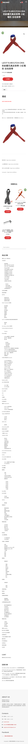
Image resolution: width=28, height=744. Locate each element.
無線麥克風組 (7, 300)
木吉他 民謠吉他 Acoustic (7, 357)
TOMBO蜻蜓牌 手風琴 (6, 636)
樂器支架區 (4, 618)
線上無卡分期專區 (5, 630)
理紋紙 (7, 568)
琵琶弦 (7, 487)
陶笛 (5, 553)
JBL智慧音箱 (4, 534)
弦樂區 (3, 579)
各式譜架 (6, 623)
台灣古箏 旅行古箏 (8, 477)
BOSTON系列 (4, 388)
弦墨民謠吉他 (7, 378)
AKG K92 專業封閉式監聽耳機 (8, 680)
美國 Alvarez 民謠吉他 (8, 369)
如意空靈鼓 (4, 292)
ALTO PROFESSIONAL (6, 450)
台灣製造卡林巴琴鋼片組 (9, 275)
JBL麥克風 (6, 539)
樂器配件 (11, 84)
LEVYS (13, 86)
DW (2, 393)
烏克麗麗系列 (7, 612)
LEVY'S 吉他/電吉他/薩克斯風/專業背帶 (10, 319)
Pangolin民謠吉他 (7, 372)
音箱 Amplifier (5, 628)
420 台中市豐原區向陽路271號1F (10, 724)
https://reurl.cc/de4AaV (11, 160)
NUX (3, 395)
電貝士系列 (6, 610)
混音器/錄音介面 (7, 448)
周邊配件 (6, 355)
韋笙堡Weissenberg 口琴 (9, 547)
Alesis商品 (4, 459)
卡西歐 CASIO (5, 433)
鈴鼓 (5, 556)
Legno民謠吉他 (7, 376)
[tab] (4, 90)
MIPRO (3, 294)
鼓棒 (5, 509)
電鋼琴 (5, 447)
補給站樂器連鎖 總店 (9, 736)
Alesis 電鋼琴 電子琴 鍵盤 (9, 462)
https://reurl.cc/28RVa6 (14, 168)
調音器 (3, 593)
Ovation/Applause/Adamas (7, 328)
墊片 (6, 575)
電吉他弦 (6, 526)
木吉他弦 (6, 524)
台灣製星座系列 (7, 288)
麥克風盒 (6, 305)
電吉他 (5, 418)
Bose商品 (4, 491)
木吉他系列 (6, 608)
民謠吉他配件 (6, 84)
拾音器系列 (4, 634)
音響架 (5, 313)
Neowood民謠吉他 (8, 363)
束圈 (6, 564)
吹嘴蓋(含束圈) (9, 574)
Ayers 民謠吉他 (7, 370)
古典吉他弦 (6, 529)
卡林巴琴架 (6, 279)
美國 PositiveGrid (5, 403)
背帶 (5, 324)
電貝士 (5, 419)
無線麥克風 (6, 297)
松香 (6, 585)
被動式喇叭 (6, 442)
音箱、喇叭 (6, 354)
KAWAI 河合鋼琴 (5, 431)
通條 (6, 570)
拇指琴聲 (6, 263)
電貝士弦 (6, 527)
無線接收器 (6, 508)
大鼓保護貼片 (7, 515)
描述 (4, 89)
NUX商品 (4, 465)
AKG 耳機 (6, 385)
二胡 (5, 474)
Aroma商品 (4, 399)
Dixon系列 (4, 390)
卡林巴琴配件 (7, 276)
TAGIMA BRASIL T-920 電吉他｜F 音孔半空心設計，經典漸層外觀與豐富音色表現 (14, 678)
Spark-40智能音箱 (8, 406)
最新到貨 (3, 638)
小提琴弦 (6, 530)
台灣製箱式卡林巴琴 (8, 270)
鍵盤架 (5, 314)
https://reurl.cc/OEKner (12, 172)
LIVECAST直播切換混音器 (9, 349)
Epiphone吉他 (5, 380)
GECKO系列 (6, 278)
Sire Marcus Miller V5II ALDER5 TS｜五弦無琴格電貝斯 (13, 667)
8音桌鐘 (5, 545)
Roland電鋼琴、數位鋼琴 (9, 336)
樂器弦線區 (4, 521)
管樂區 (3, 558)
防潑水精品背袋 (9, 286)
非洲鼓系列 (4, 401)
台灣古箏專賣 (4, 290)
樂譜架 (5, 311)
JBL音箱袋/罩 (7, 537)
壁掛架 (5, 322)
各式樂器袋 (6, 616)
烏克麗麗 (3, 467)
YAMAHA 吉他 (7, 366)
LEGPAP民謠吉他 (7, 360)
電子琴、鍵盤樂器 (7, 337)
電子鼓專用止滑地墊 (8, 516)
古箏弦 (7, 481)
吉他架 (5, 308)
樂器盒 (5, 307)
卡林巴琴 (3, 260)
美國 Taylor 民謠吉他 (6, 258)
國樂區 (3, 469)
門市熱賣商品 (4, 640)
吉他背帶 (9, 86)
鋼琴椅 (5, 518)
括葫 (5, 544)
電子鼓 (5, 339)
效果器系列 (6, 615)
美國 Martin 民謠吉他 (8, 362)
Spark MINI (6, 408)
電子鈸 (7, 342)
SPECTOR (4, 421)
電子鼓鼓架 (8, 343)
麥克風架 (6, 310)
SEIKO (3, 499)
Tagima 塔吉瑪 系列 (6, 413)
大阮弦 (7, 484)
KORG (3, 454)
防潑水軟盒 (8, 285)
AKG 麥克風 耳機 (5, 382)
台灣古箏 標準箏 (7, 475)
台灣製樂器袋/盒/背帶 (6, 602)
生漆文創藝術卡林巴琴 (8, 269)
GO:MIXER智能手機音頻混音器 (10, 351)
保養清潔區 (4, 589)
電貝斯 (5, 424)
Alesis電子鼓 (6, 463)
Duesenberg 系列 (5, 426)
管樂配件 (6, 561)
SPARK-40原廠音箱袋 (8, 409)
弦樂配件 (6, 582)
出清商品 (3, 643)
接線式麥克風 (7, 299)
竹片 (6, 577)
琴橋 (6, 587)
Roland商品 (4, 333)
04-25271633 (6, 721)
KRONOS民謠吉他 (8, 375)
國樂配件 (6, 478)
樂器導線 (6, 598)
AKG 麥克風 (6, 386)
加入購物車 (8, 79)
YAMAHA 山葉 (5, 435)
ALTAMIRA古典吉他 (6, 411)
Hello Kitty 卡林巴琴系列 (9, 266)
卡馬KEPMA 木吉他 (8, 373)
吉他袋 (5, 496)
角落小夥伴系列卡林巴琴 (9, 265)
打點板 (5, 513)
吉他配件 (5, 86)
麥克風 (3, 532)
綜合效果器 (6, 497)
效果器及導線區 (5, 595)
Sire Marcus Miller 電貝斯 (7, 326)
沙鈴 (5, 551)
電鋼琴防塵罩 (7, 510)
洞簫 (5, 472)
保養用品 (7, 571)
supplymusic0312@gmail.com (10, 727)
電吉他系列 (6, 609)
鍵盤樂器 (6, 445)
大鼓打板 (7, 345)
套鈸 (5, 512)
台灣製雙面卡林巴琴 (8, 273)
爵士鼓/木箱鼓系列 (8, 613)
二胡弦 (7, 489)
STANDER (4, 452)
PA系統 (5, 439)
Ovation (5, 331)
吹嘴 (6, 573)
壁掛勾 (5, 317)
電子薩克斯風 (7, 346)
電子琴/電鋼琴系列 (8, 605)
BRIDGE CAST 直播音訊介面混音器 (11, 348)
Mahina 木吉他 (7, 367)
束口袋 (7, 284)
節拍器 (5, 502)
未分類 (3, 647)
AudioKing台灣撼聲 (6, 632)
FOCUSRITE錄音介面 (6, 456)
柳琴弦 (7, 486)
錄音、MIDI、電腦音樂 (8, 352)
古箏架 (5, 621)
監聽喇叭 (6, 444)
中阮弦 (7, 483)
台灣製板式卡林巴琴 (8, 272)
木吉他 (5, 416)
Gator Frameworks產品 (6, 302)
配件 (5, 316)
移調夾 (3, 591)
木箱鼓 (3, 397)
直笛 (5, 554)
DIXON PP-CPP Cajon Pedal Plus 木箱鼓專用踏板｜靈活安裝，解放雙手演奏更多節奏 (14, 670)
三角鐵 (5, 550)
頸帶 (6, 565)
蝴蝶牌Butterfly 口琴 (8, 548)
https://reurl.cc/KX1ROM (13, 164)
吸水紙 (7, 567)
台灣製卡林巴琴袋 (7, 281)
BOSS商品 (4, 493)
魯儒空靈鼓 (4, 645)
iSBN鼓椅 (6, 519)
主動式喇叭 (6, 441)
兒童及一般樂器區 (5, 541)
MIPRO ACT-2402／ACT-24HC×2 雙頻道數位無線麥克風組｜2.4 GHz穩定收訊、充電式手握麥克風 (13, 674)
